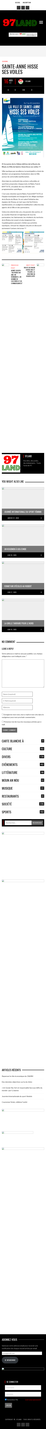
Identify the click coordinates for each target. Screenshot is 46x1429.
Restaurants (23, 796)
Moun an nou (23, 780)
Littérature (23, 772)
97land (28, 81)
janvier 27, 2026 (13, 518)
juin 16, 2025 (11, 629)
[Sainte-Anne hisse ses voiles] (23, 127)
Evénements (23, 764)
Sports (23, 812)
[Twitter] (27, 8)
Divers (5, 61)
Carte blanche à (23, 741)
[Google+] (23, 8)
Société (23, 804)
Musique (23, 788)
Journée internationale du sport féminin (17, 1096)
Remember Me (12, 1400)
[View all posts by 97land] (20, 81)
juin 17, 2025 (11, 592)
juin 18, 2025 (11, 555)
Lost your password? (33, 1400)
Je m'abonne (10, 1360)
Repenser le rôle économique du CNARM (17, 1076)
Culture (23, 749)
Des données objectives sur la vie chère (17, 1082)
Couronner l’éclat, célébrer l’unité (14, 1102)
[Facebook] (18, 8)
